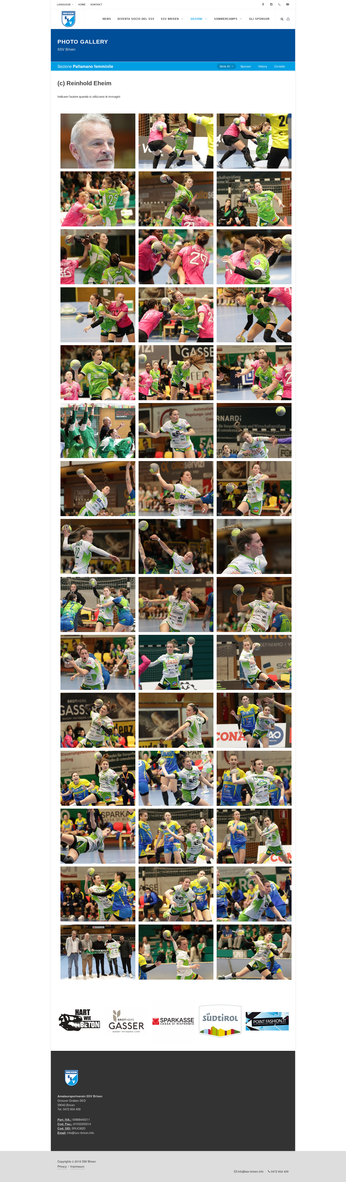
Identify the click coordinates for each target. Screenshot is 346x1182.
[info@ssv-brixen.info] (288, 4)
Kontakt (96, 4)
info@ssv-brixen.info (80, 1133)
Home (81, 4)
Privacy (62, 1166)
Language (64, 4)
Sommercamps (226, 18)
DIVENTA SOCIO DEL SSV (136, 18)
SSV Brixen (170, 18)
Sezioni (196, 18)
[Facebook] (263, 4)
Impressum (77, 1166)
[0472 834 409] (280, 4)
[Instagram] (271, 4)
